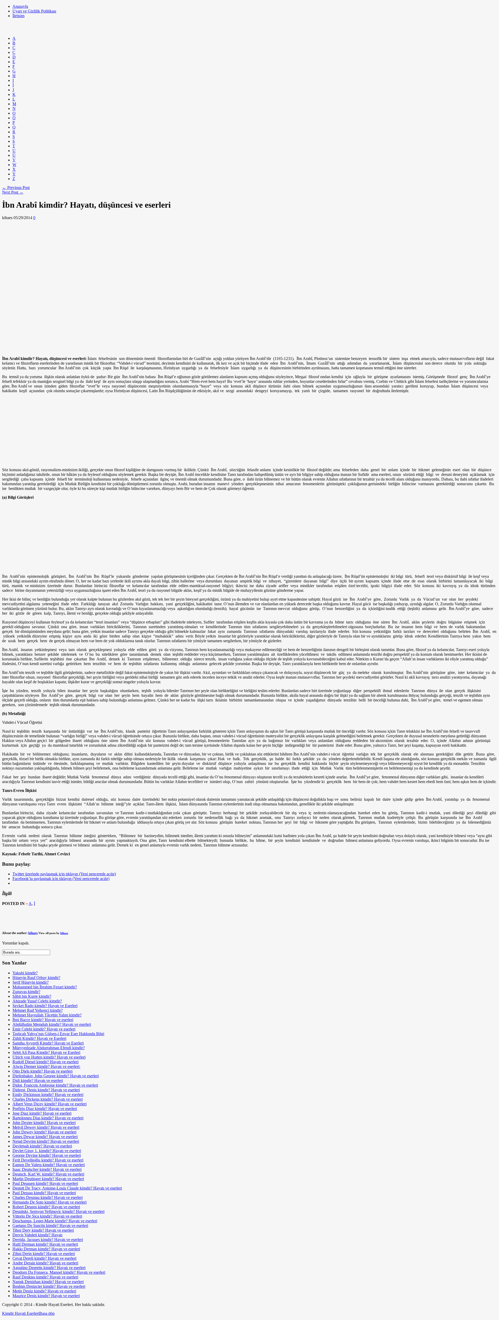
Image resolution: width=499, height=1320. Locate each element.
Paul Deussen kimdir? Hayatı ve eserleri (45, 1183)
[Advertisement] (96, 29)
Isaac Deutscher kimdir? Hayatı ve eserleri (47, 1169)
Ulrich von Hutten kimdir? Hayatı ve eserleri (49, 1057)
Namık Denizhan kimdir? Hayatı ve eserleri (48, 1281)
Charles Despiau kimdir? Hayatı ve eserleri (47, 1197)
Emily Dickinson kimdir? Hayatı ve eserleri (47, 1094)
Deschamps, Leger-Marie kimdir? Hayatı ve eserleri (54, 1221)
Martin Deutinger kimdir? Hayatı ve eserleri (48, 1179)
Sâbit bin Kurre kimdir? (31, 996)
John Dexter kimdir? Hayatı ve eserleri (44, 1122)
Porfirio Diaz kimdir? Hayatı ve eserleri (44, 1108)
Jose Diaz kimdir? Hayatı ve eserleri (41, 1113)
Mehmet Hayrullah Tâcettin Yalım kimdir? (47, 1015)
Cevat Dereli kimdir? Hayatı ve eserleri (44, 1258)
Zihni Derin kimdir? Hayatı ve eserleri (43, 1253)
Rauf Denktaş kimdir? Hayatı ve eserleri (45, 1277)
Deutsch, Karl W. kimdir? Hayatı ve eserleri (48, 1174)
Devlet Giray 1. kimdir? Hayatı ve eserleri (46, 1150)
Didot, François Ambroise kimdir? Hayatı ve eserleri (55, 1085)
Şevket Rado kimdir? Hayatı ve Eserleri (44, 1005)
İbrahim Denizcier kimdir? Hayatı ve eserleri (48, 1286)
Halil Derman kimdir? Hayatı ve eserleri (45, 1244)
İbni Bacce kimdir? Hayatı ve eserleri (42, 1019)
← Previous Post (16, 187)
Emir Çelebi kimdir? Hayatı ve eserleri (43, 1029)
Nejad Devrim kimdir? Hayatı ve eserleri (45, 1141)
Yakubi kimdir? (25, 973)
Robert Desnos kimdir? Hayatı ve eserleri (46, 1207)
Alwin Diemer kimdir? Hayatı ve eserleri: (46, 1066)
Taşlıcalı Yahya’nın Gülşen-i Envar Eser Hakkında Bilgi (58, 1034)
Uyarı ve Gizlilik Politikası (34, 11)
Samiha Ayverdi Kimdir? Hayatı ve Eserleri (48, 1043)
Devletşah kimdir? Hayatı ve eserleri (42, 1146)
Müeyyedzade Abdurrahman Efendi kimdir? (48, 1048)
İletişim (18, 16)
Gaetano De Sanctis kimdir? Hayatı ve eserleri (50, 1225)
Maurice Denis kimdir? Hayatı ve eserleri (46, 1295)
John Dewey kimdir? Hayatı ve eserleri (44, 1132)
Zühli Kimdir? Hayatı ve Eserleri (39, 1038)
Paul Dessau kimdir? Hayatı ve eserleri (44, 1193)
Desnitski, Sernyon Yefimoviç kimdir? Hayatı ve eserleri (58, 1211)
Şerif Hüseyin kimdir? (30, 982)
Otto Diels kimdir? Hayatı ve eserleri (42, 1071)
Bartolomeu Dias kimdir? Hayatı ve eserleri (47, 1118)
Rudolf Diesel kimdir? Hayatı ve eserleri (45, 1062)
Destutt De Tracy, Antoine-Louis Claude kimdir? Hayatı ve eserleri (67, 1188)
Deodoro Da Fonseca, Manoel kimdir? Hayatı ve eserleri (58, 1272)
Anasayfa (20, 6)
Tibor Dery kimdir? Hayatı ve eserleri (43, 1230)
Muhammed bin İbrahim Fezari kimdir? (44, 987)
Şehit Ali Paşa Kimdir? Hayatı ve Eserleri (46, 1052)
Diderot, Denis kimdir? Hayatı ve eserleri (46, 1090)
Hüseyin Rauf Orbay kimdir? (36, 977)
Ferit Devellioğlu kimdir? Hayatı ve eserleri (47, 1160)
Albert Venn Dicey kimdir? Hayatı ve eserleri (49, 1104)
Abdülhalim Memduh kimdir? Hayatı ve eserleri (51, 1024)
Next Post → (12, 192)
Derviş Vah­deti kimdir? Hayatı (37, 1235)
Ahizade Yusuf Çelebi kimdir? (37, 1001)
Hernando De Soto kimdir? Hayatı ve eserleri (49, 1202)
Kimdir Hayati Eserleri (20, 1313)
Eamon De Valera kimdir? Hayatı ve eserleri (48, 1165)
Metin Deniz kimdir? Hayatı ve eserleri (44, 1291)
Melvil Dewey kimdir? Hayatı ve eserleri (45, 1127)
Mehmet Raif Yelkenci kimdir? (37, 1010)
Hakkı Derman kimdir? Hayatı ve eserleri (46, 1249)
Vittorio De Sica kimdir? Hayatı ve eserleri (47, 1216)
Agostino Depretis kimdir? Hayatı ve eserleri (49, 1267)
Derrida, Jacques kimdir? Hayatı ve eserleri (47, 1239)
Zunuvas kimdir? (26, 991)
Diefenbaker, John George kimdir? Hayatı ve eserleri (55, 1076)
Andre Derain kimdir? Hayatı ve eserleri (45, 1263)
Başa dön (47, 1313)
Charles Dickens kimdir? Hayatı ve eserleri (47, 1099)
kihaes (33, 933)
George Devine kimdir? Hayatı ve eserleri (46, 1155)
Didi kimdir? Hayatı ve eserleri (37, 1080)
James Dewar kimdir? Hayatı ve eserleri (45, 1136)
